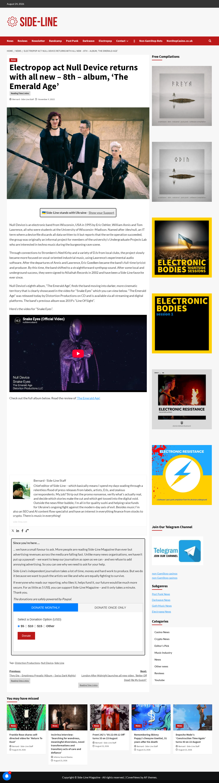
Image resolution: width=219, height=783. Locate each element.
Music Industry (163, 652)
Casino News (162, 632)
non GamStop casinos (164, 573)
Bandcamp (55, 41)
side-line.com (20, 521)
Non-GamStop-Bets (150, 41)
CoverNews (133, 777)
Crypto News (162, 638)
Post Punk (72, 41)
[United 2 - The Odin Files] (182, 172)
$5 (22, 626)
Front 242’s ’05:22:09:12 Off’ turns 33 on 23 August (109, 736)
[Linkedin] (17, 531)
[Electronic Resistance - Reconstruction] (182, 399)
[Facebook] (22, 531)
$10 (30, 626)
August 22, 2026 (185, 749)
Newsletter (38, 41)
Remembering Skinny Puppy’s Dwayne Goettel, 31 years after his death (150, 738)
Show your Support (101, 212)
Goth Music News (162, 605)
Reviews (22, 41)
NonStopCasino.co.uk (180, 41)
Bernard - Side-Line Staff (23, 99)
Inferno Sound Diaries (63, 757)
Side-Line (59, 662)
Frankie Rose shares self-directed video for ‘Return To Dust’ (25, 738)
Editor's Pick (161, 645)
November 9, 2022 (46, 99)
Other (50, 626)
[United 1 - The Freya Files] (182, 96)
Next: (114, 675)
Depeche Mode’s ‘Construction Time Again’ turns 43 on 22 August (191, 738)
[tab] (45, 607)
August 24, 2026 (19, 749)
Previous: (42, 673)
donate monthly (45, 607)
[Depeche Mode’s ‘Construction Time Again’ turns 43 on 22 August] (192, 717)
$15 (39, 626)
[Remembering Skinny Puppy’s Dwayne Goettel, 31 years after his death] (151, 717)
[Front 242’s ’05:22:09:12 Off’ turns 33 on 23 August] (109, 717)
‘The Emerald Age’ (88, 398)
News (10, 41)
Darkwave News (161, 599)
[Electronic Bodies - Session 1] (182, 323)
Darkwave (88, 41)
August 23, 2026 (60, 760)
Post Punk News (161, 594)
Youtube (159, 680)
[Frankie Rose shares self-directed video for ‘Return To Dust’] (26, 717)
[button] (210, 41)
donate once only (110, 607)
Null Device (47, 662)
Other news (161, 666)
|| (134, 41)
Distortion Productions (27, 662)
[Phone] (27, 531)
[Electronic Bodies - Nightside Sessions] (182, 248)
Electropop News (161, 611)
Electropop (105, 41)
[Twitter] (12, 531)
